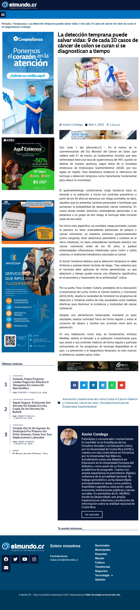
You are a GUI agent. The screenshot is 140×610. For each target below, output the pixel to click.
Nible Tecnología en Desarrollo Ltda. (103, 595)
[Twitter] (15, 559)
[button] (3, 14)
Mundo (99, 558)
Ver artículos (92, 514)
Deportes (101, 554)
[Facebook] (6, 559)
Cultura (100, 562)
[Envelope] (6, 567)
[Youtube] (24, 559)
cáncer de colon (89, 402)
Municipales (103, 549)
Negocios (101, 571)
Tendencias (20, 23)
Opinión (100, 579)
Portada (6, 23)
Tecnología (102, 575)
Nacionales (102, 545)
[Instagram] (34, 559)
